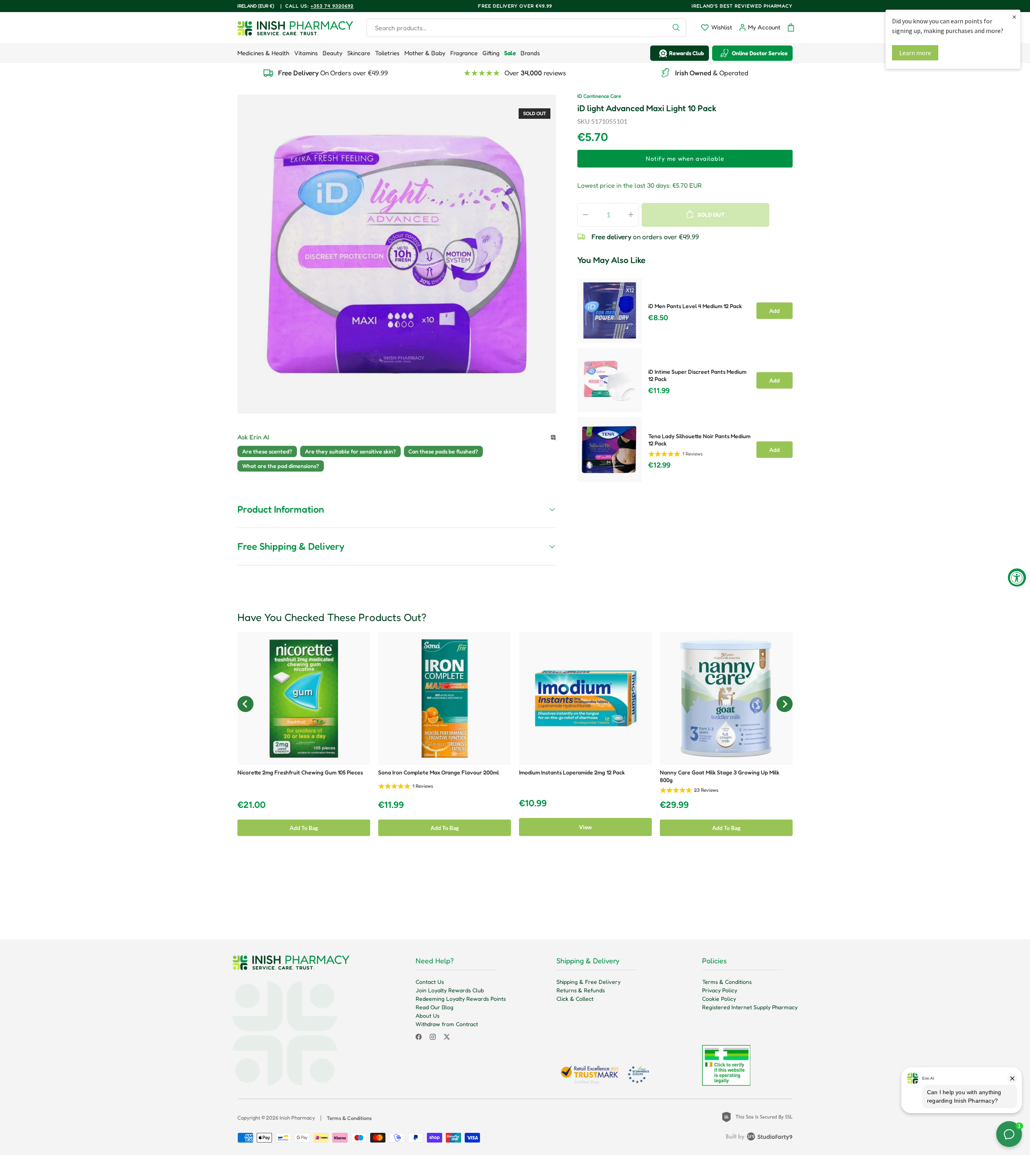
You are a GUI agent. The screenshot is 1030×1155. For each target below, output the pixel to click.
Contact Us (430, 981)
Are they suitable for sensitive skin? (350, 451)
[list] (396, 254)
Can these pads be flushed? (443, 451)
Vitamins (306, 53)
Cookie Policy (719, 998)
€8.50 (658, 317)
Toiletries (387, 53)
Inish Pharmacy (297, 1117)
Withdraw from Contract (447, 1023)
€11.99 (659, 390)
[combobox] (526, 28)
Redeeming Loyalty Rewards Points (461, 998)
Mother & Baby (424, 53)
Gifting (490, 53)
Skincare (358, 53)
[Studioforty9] (759, 1138)
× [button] (1014, 17)
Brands (530, 53)
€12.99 (659, 465)
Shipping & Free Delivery (588, 981)
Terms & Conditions (727, 981)
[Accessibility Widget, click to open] (1017, 578)
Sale (510, 53)
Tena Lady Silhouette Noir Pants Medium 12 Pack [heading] (699, 440)
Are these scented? (267, 451)
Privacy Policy (719, 990)
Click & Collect (574, 998)
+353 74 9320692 (332, 6)
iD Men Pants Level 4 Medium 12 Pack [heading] (695, 305)
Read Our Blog (434, 1007)
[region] (685, 377)
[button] (791, 28)
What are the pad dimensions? (280, 465)
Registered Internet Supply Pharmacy (749, 1007)
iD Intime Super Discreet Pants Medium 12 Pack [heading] (697, 375)
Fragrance (464, 53)
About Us (427, 1015)
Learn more (915, 53)
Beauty (332, 53)
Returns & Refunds (580, 990)
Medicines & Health (263, 53)
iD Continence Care (599, 96)
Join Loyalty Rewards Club (450, 990)
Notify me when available (685, 158)
